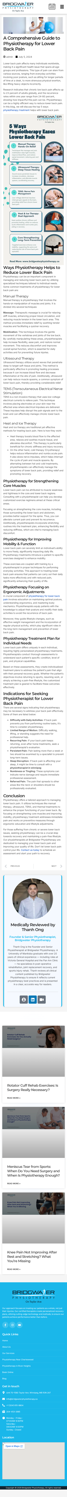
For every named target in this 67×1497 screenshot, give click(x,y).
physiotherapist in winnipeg (25, 767)
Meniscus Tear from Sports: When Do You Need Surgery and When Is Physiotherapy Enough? (33, 1171)
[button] (62, 6)
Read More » (13, 1098)
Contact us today (30, 850)
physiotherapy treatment (16, 110)
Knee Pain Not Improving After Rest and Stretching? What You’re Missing (32, 1256)
